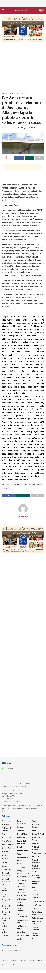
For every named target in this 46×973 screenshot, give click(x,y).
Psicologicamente (39, 853)
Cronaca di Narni (6, 901)
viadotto (5, 488)
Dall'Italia (20, 830)
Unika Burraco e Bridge (37, 922)
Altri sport (6, 821)
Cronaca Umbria (20, 93)
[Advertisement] (23, 3)
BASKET (5, 862)
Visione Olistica (35, 934)
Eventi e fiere (22, 850)
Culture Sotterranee (21, 822)
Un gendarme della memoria (37, 913)
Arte (3, 834)
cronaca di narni (6, 895)
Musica (20, 939)
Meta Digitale (14, 965)
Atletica (5, 851)
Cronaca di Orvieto (6, 907)
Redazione (7, 128)
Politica (35, 843)
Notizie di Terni (38, 834)
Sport (34, 887)
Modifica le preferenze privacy (13, 950)
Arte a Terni (6, 837)
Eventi (19, 847)
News (34, 830)
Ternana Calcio (38, 901)
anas (8, 484)
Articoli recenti (8, 848)
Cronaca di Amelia (6, 889)
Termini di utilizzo (36, 960)
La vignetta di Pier (22, 921)
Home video (21, 876)
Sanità (34, 872)
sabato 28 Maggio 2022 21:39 (25, 128)
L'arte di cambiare (20, 903)
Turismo (35, 908)
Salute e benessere (36, 861)
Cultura (5, 935)
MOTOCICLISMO (23, 935)
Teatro (34, 890)
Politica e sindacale (36, 848)
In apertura (21, 895)
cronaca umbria (5, 930)
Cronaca (10, 93)
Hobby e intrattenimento (23, 871)
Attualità (5, 855)
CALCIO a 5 (6, 869)
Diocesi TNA (22, 834)
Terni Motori (36, 905)
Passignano (17, 484)
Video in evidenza (35, 928)
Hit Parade (21, 863)
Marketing (21, 932)
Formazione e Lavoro (22, 858)
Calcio (4, 866)
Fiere (19, 854)
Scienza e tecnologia (36, 876)
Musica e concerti (35, 825)
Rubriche (35, 856)
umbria (39, 484)
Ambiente (5, 824)
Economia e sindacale (21, 842)
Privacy (23, 960)
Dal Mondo (21, 827)
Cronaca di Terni (6, 913)
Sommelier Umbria (36, 882)
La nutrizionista (22, 915)
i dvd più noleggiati (21, 884)
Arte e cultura (7, 844)
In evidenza (21, 899)
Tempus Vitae (37, 894)
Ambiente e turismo (6, 829)
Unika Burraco (37, 918)
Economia (21, 837)
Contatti (4, 960)
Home (4, 93)
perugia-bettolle (29, 484)
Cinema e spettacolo (6, 874)
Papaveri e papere (36, 838)
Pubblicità (14, 960)
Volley (34, 939)
